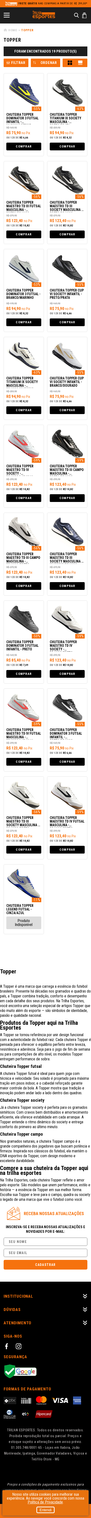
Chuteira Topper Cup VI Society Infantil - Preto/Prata (67, 294)
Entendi (45, 1510)
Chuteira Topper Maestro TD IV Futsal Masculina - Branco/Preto (67, 821)
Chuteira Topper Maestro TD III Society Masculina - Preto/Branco (66, 206)
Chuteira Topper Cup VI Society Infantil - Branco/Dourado (67, 382)
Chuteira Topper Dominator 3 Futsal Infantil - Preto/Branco (66, 734)
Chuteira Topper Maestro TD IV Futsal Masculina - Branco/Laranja (23, 734)
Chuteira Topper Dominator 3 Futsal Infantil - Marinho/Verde (22, 118)
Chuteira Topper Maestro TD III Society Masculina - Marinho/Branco (66, 558)
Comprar (24, 146)
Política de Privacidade (45, 1502)
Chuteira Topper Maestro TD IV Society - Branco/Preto (63, 646)
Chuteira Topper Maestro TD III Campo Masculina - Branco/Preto (23, 558)
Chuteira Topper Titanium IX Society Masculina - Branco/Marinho (22, 382)
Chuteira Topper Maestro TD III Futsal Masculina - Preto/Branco (23, 206)
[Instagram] (19, 1347)
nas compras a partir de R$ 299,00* (52, 3)
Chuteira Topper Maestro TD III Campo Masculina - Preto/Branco (67, 470)
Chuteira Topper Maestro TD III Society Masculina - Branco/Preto (22, 821)
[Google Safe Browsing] (45, 1371)
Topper (27, 30)
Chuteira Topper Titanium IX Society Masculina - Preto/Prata (65, 118)
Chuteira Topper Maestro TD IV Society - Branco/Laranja (19, 470)
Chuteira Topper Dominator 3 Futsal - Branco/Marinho (23, 294)
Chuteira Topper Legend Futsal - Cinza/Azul (19, 909)
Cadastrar (45, 1265)
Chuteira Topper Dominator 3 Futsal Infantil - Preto (22, 645)
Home (12, 30)
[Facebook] (7, 1347)
